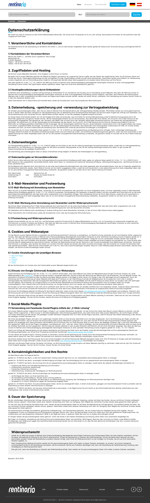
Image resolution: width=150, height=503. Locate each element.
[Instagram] (139, 489)
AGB (43, 489)
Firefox (14, 261)
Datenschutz (22, 21)
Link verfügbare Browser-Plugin (95, 291)
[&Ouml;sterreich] (139, 4)
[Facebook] (133, 489)
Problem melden (62, 489)
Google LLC (28, 275)
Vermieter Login (118, 4)
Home (79, 4)
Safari (13, 257)
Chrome (14, 259)
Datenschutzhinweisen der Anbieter (80, 332)
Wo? (80, 14)
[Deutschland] (132, 4)
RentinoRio (11, 21)
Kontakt (102, 489)
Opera (13, 263)
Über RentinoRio (100, 4)
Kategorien (88, 4)
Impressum (120, 489)
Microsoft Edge (16, 256)
